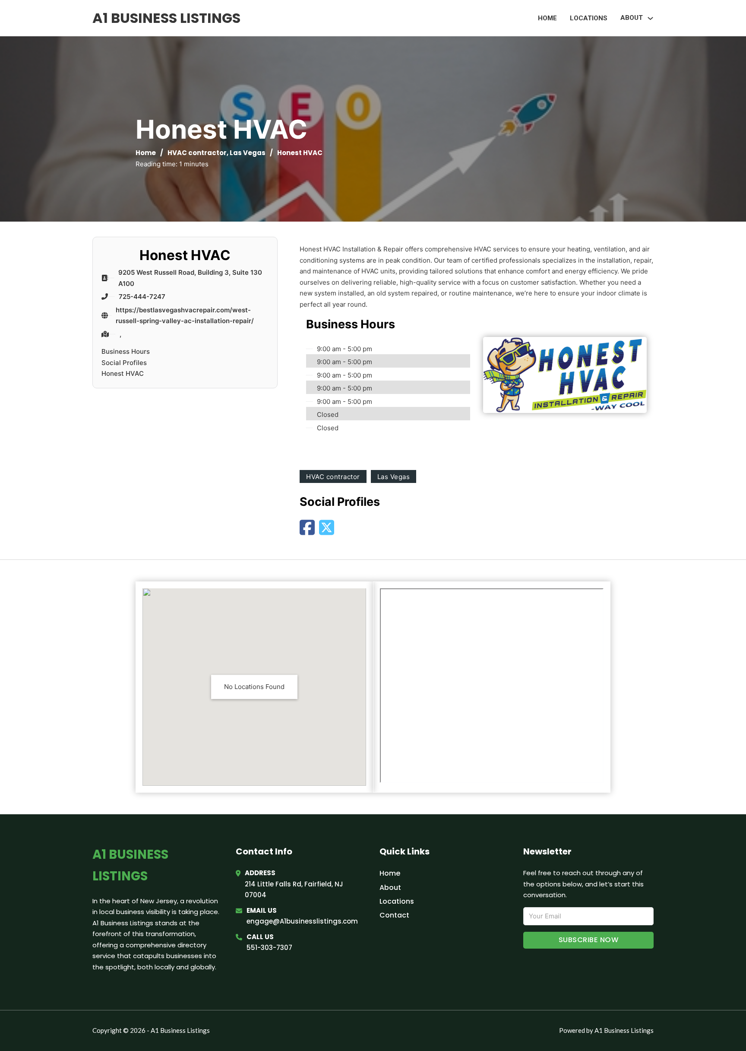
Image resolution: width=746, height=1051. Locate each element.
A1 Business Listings (166, 18)
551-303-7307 (269, 947)
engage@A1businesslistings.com (302, 921)
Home (547, 18)
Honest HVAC (122, 373)
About (390, 887)
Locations (588, 18)
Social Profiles (124, 363)
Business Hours (125, 351)
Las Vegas (248, 152)
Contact (394, 915)
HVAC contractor (197, 152)
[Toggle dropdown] (650, 18)
